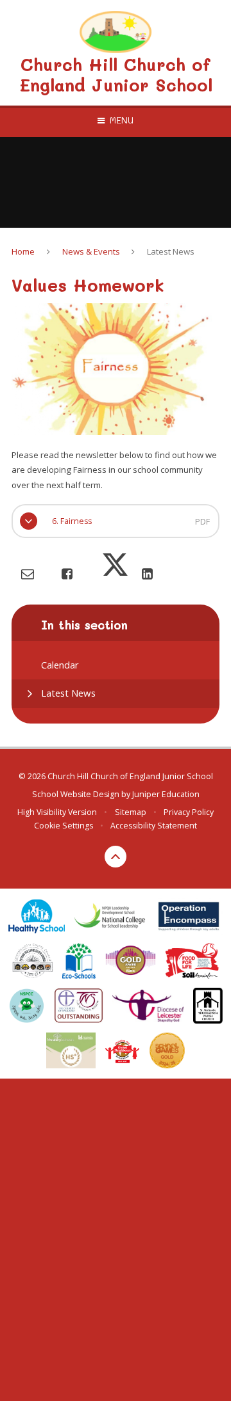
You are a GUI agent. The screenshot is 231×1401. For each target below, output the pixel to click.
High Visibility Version (57, 812)
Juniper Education (166, 794)
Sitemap (130, 812)
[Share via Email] (27, 573)
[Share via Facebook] (67, 573)
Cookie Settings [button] (63, 825)
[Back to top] (115, 856)
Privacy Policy (189, 812)
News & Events (91, 251)
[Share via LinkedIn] (147, 573)
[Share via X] (115, 573)
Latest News (170, 251)
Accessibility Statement (153, 825)
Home (23, 251)
